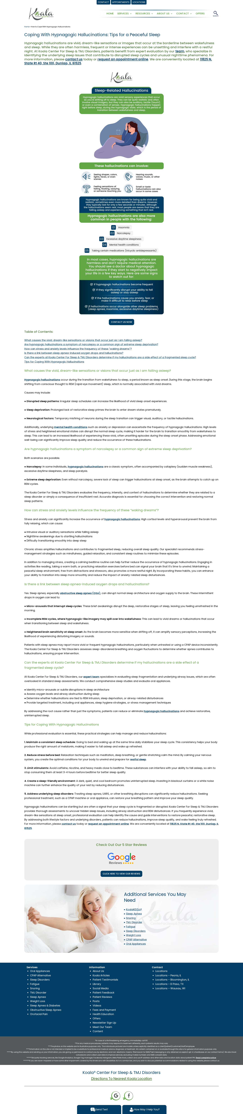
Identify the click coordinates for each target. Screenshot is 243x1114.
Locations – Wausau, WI (170, 988)
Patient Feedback (103, 992)
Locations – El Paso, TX (169, 984)
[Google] (115, 1095)
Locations (161, 971)
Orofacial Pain (39, 1014)
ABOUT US (163, 13)
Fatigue (34, 984)
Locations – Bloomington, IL (172, 979)
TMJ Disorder (38, 992)
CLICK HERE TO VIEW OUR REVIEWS (121, 873)
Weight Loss (37, 1001)
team (179, 51)
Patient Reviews (102, 997)
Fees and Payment (104, 1010)
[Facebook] (128, 1095)
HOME (110, 13)
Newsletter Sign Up (104, 1022)
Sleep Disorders (40, 979)
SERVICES (123, 13)
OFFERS (200, 13)
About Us (98, 971)
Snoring (35, 988)
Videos (97, 1005)
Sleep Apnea (38, 997)
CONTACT (182, 13)
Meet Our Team (102, 1027)
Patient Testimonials (105, 979)
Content (98, 1031)
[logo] (41, 13)
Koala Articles (101, 975)
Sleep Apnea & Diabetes (45, 1005)
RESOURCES (143, 13)
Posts (96, 1001)
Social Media (101, 988)
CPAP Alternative (40, 975)
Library (97, 984)
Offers (97, 1018)
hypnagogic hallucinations (161, 711)
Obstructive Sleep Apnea (45, 1010)
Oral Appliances (40, 971)
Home (26, 26)
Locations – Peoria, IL (168, 975)
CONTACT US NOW (121, 322)
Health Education (103, 1014)
